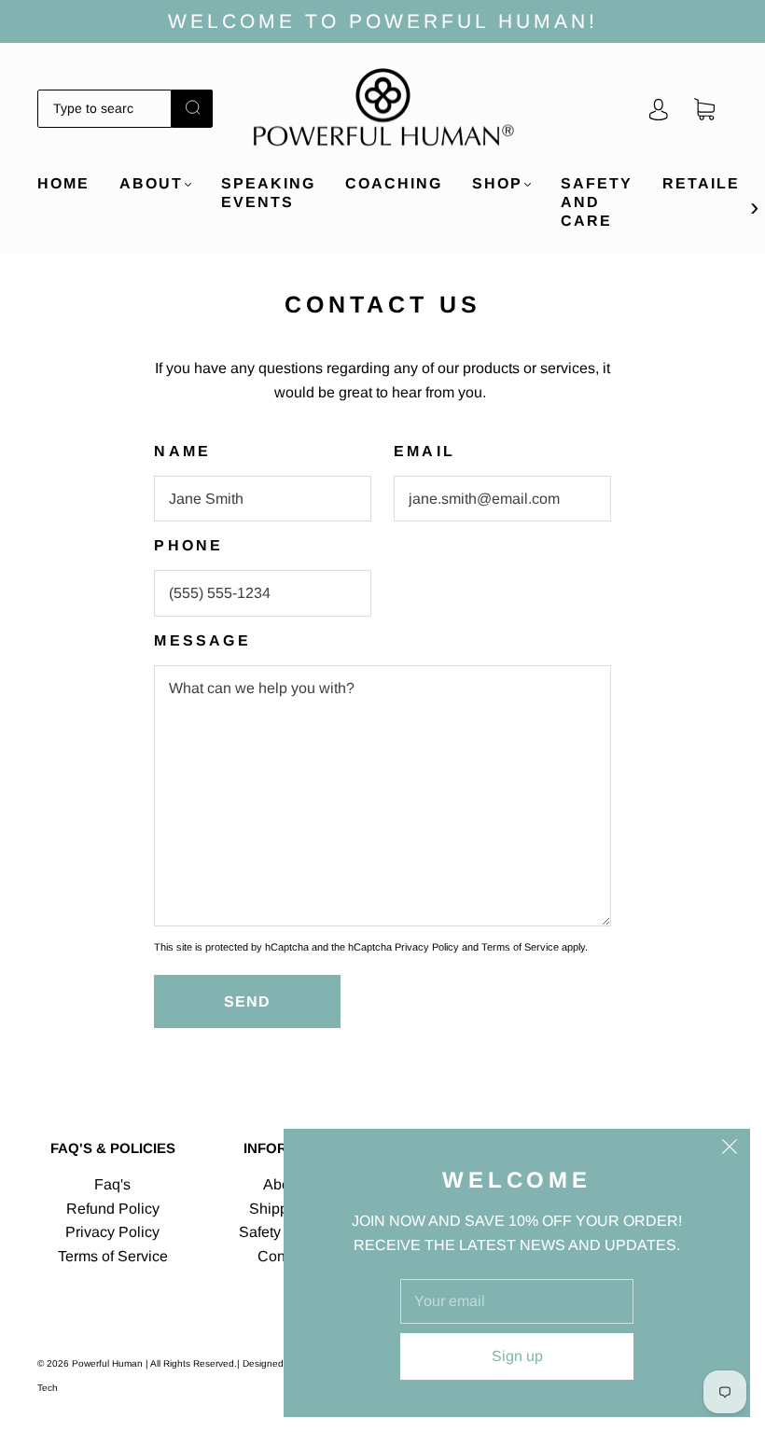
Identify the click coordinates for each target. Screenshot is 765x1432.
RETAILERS (713, 183)
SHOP (497, 183)
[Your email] (516, 1301)
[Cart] (704, 109)
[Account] (658, 109)
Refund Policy (113, 1209)
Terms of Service (520, 946)
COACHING (393, 183)
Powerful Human (107, 1363)
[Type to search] (104, 108)
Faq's (112, 1184)
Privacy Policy (427, 946)
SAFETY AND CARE (597, 202)
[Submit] (192, 107)
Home (63, 183)
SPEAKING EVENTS (268, 192)
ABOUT (151, 183)
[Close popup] (729, 1149)
